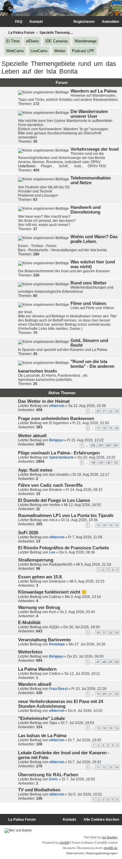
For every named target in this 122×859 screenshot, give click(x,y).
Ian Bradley (110, 837)
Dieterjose (57, 581)
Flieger (47, 166)
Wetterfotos (30, 652)
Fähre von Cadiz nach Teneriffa (50, 485)
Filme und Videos (88, 303)
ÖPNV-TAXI (97, 166)
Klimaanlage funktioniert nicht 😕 (52, 592)
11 (98, 767)
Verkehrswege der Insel (94, 149)
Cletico (54, 674)
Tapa (53, 723)
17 (98, 428)
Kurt (52, 612)
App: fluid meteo (35, 470)
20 (98, 411)
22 (110, 411)
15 (110, 525)
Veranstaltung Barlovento (44, 639)
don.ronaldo (59, 475)
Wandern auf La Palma (93, 91)
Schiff (63, 166)
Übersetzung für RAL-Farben (48, 774)
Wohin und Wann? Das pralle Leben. (94, 239)
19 (110, 428)
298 (93, 445)
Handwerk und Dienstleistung (85, 209)
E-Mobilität (29, 622)
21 (104, 411)
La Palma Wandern (37, 669)
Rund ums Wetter (88, 283)
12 (104, 767)
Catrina (55, 597)
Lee (52, 552)
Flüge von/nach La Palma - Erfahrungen (59, 453)
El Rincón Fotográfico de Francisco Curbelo (63, 547)
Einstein (55, 490)
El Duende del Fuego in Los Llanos (54, 500)
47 (98, 662)
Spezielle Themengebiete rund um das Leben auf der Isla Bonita (58, 67)
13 (98, 525)
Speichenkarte (61, 457)
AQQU (54, 627)
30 (98, 632)
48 (104, 662)
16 (116, 525)
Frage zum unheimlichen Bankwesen (56, 418)
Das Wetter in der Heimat (44, 401)
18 (104, 428)
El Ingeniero (59, 423)
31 (104, 632)
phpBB (64, 842)
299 (100, 445)
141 (116, 463)
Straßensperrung (35, 560)
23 (116, 411)
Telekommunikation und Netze (90, 180)
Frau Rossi (58, 689)
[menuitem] (16, 22)
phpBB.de (111, 848)
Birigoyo (56, 440)
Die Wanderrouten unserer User (89, 114)
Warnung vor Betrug (39, 607)
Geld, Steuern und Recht (89, 343)
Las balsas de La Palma (42, 735)
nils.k (53, 520)
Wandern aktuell (34, 684)
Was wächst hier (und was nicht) (92, 264)
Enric (53, 779)
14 (104, 525)
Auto (78, 166)
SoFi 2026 (28, 532)
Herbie (54, 505)
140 (108, 463)
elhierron (56, 406)
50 (116, 662)
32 (110, 632)
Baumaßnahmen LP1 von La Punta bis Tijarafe (65, 515)
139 (100, 463)
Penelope (57, 644)
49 (110, 662)
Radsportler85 (60, 564)
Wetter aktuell (32, 435)
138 (93, 463)
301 (116, 445)
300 (108, 445)
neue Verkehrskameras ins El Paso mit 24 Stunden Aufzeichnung (60, 704)
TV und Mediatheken (39, 790)
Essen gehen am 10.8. (40, 577)
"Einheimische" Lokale (41, 718)
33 (116, 632)
